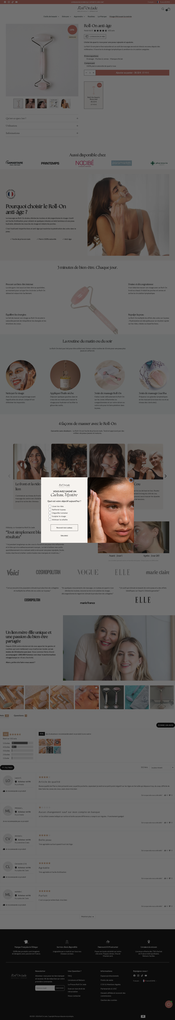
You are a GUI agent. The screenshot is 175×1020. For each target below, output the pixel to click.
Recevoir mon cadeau (64, 528)
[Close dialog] (131, 480)
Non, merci (64, 535)
